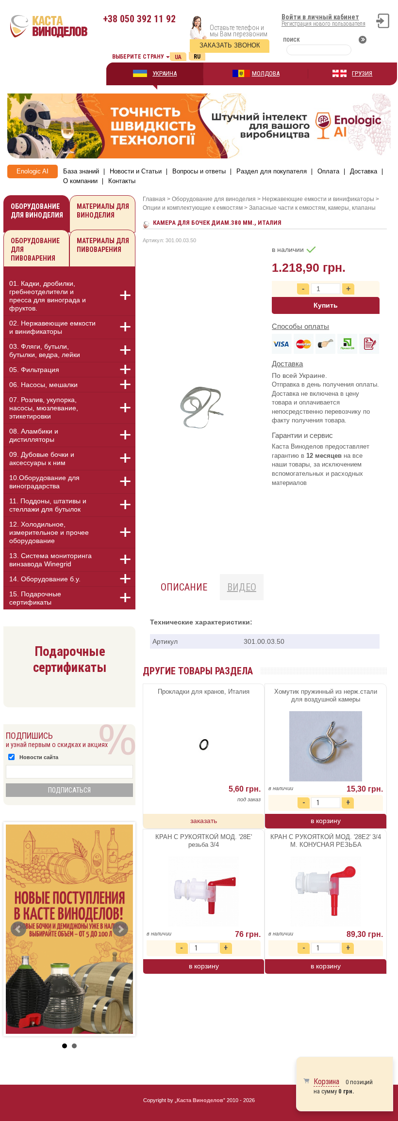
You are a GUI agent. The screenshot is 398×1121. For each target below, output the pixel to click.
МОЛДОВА (266, 73)
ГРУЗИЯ (362, 73)
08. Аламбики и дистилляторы (33, 435)
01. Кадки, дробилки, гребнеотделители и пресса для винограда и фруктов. (47, 296)
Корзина (326, 1081)
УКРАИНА (164, 73)
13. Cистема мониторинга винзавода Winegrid (50, 560)
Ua (178, 57)
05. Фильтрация (34, 370)
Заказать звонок (229, 45)
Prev (18, 929)
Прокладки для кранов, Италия (203, 691)
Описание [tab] (184, 587)
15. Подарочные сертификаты (35, 598)
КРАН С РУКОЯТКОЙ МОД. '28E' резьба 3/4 (203, 840)
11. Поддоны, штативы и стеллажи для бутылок (47, 505)
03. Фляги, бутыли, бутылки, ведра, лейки (44, 350)
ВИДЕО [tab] (241, 587)
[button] (119, 295)
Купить (326, 305)
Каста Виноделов (200, 1100)
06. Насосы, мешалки (43, 385)
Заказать (203, 821)
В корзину (326, 821)
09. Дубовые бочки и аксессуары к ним (41, 459)
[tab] (69, 297)
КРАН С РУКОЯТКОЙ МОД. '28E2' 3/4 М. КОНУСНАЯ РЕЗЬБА (325, 840)
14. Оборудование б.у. (45, 579)
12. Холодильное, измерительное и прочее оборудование (49, 532)
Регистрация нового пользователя (323, 23)
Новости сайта (38, 757)
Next (120, 929)
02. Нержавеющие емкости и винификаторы (52, 327)
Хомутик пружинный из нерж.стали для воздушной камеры (325, 695)
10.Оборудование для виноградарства (44, 482)
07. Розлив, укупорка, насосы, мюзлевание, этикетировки (43, 408)
